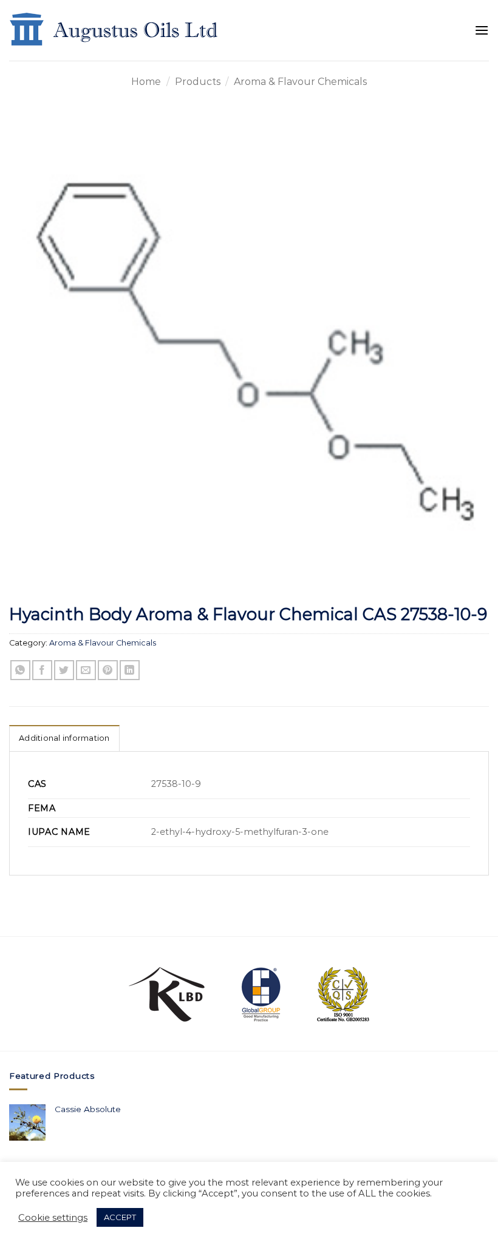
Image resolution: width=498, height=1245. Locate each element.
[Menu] (481, 30)
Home (146, 81)
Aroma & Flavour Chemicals (300, 81)
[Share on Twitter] (64, 670)
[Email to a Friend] (86, 670)
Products (197, 81)
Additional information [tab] (64, 738)
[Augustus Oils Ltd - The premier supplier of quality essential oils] (114, 30)
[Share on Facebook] (42, 670)
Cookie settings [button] (52, 1217)
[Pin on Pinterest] (108, 670)
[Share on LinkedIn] (130, 670)
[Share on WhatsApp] (20, 670)
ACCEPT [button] (120, 1217)
